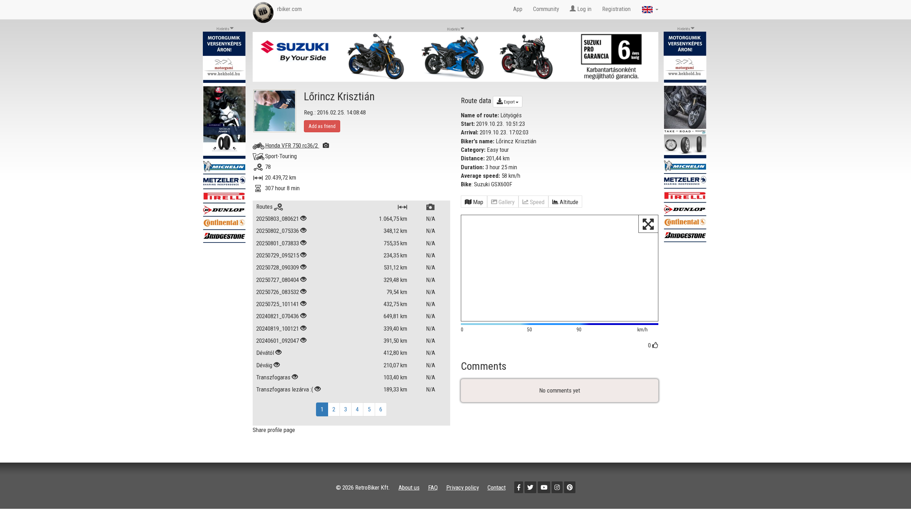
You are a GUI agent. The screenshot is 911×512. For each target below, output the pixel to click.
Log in (583, 8)
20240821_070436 (277, 316)
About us (409, 487)
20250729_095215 (277, 255)
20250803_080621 (277, 218)
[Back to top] (890, 491)
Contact (497, 487)
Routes (265, 206)
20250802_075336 (277, 230)
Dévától (265, 352)
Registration (616, 8)
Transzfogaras (274, 377)
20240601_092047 (277, 340)
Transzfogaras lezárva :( (284, 389)
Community (546, 8)
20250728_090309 (277, 267)
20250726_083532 (277, 291)
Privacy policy (462, 487)
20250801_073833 (277, 243)
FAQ (433, 487)
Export (509, 102)
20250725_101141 (277, 304)
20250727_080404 (277, 279)
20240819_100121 (277, 328)
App (517, 8)
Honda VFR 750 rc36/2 (292, 145)
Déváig (264, 365)
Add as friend (322, 126)
